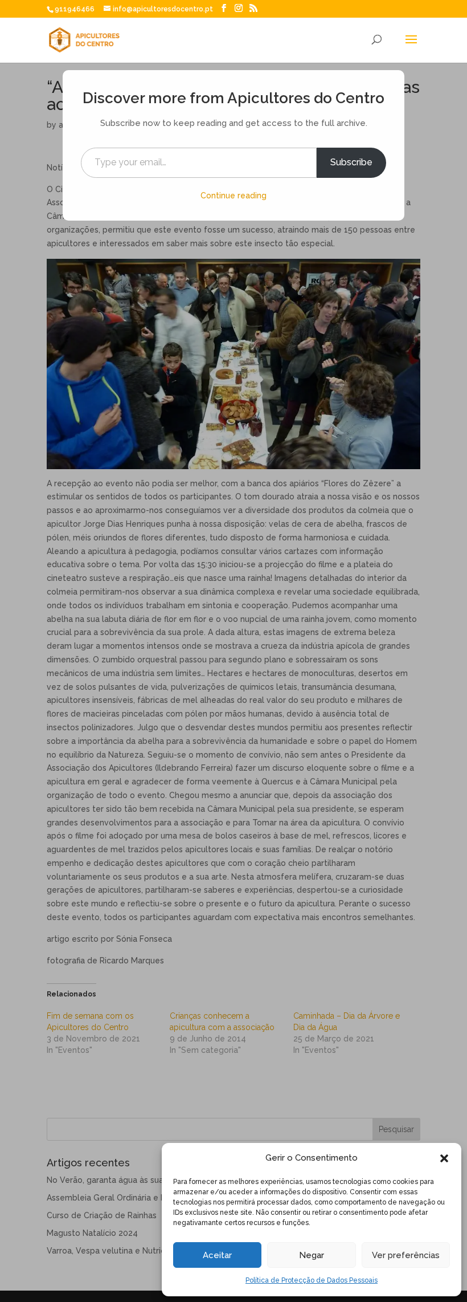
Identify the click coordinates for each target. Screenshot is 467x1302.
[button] (444, 1158)
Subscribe (351, 162)
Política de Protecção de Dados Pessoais (311, 1280)
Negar (311, 1255)
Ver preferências (406, 1255)
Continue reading (233, 195)
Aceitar (217, 1255)
